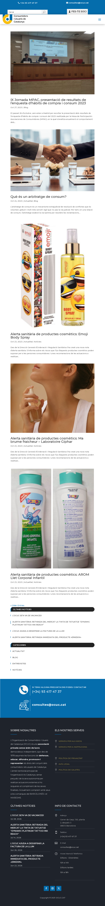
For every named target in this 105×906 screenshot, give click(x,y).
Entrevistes (19, 663)
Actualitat (28, 201)
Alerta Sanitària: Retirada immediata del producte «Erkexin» (46, 637)
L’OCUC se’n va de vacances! (27, 615)
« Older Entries (17, 605)
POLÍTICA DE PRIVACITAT (70, 758)
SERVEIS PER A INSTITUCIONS (73, 747)
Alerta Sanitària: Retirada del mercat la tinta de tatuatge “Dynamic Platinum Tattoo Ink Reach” (51, 623)
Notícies (37, 342)
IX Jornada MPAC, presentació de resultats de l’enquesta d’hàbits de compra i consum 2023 (48, 101)
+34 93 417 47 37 (28, 3)
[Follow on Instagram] (52, 888)
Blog (26, 107)
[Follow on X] (58, 888)
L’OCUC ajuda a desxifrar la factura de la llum (38, 631)
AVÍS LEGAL (64, 764)
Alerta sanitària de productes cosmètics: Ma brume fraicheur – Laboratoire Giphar (46, 440)
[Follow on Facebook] (46, 888)
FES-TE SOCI (79, 11)
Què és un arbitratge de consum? (38, 197)
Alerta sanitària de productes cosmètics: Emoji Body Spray (49, 335)
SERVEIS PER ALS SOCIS (70, 741)
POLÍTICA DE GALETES (69, 770)
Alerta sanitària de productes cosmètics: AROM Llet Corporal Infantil (49, 576)
